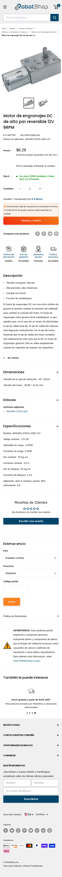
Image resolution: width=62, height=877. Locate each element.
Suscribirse (31, 799)
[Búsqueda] (54, 17)
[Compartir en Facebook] (37, 233)
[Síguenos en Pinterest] (24, 830)
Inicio (4, 28)
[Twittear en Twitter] (50, 233)
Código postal (10, 581)
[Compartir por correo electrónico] (56, 233)
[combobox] (26, 17)
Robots (12, 28)
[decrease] (19, 188)
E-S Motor (9, 135)
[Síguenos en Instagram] (18, 830)
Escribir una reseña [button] (31, 521)
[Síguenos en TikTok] (37, 830)
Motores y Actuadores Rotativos (14, 32)
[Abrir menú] (5, 7)
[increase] (40, 188)
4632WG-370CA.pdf (16, 411)
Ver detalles (23, 261)
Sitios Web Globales (12, 814)
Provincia (8, 566)
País (5, 550)
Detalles (8, 261)
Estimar (11, 602)
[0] (56, 7)
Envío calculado (24, 166)
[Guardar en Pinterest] (43, 233)
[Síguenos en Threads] (49, 830)
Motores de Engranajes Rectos (43, 32)
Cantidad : (8, 188)
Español (41, 814)
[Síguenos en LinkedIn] (43, 830)
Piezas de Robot (25, 28)
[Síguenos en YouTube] (30, 830)
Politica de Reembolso (15, 616)
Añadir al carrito (31, 221)
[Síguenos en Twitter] (12, 830)
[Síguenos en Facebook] (5, 830)
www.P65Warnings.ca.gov (26, 660)
